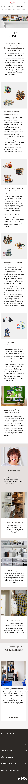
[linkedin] (8, 733)
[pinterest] (11, 733)
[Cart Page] (25, 2)
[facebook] (2, 733)
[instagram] (5, 733)
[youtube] (14, 733)
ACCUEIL (3, 6)
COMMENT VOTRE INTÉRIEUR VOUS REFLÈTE (17, 6)
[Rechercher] (22, 2)
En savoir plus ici (13, 717)
